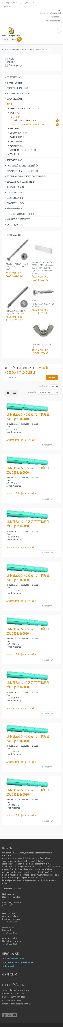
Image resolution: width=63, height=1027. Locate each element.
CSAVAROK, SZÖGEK (14, 98)
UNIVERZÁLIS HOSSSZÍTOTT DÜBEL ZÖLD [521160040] (27, 577)
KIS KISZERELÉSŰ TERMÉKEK (18, 219)
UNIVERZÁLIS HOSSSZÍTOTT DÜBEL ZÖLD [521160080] (27, 792)
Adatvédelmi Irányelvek (16, 958)
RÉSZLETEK (47, 445)
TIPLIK (9, 104)
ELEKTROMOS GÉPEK (15, 197)
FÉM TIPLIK (14, 154)
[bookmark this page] (59, 10)
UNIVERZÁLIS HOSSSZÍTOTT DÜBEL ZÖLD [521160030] (27, 523)
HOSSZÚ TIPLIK (16, 117)
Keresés (52, 377)
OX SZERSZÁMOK (14, 77)
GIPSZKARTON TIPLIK (18, 132)
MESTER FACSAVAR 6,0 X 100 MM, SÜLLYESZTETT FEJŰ (17, 266)
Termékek (15, 49)
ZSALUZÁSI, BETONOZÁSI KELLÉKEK (21, 181)
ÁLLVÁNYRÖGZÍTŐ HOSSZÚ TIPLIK (35, 120)
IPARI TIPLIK (15, 112)
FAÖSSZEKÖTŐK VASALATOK (18, 93)
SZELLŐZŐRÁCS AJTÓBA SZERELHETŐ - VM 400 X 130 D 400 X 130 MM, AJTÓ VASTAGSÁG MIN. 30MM (43, 268)
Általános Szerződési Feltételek (19, 962)
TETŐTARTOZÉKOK (14, 160)
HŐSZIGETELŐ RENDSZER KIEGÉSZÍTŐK (22, 165)
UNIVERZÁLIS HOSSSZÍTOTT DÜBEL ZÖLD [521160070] (27, 738)
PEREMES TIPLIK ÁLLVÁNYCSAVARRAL (25, 108)
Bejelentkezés (52, 20)
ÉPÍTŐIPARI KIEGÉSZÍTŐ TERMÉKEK (21, 213)
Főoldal (5, 49)
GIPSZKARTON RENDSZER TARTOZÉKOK (22, 171)
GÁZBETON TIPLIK (17, 137)
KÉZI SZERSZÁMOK (14, 208)
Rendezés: (32, 392)
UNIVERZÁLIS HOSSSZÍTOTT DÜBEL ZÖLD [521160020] (27, 470)
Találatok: (43, 386)
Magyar (5, 6)
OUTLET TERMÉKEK (14, 224)
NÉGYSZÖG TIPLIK (17, 141)
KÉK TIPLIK (14, 128)
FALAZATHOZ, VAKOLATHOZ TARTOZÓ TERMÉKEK (26, 176)
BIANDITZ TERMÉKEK (15, 203)
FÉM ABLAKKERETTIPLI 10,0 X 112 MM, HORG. (16, 312)
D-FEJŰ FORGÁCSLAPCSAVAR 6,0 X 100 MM (43, 304)
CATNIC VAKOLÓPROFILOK (17, 88)
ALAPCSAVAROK (16, 145)
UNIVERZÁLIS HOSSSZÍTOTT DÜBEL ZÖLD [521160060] (27, 684)
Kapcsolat (9, 966)
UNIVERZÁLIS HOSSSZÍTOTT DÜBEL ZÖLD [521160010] (27, 416)
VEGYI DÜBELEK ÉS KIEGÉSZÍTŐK (23, 150)
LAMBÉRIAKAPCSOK (15, 192)
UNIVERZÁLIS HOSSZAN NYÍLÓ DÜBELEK (36, 49)
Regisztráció (55, 16)
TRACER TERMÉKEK (14, 82)
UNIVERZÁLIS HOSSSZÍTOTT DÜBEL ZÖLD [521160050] (27, 631)
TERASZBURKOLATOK (15, 187)
